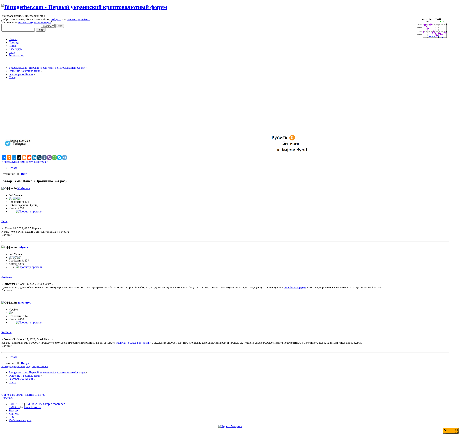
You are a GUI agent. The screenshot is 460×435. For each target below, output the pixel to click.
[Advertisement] (109, 107)
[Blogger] (24, 157)
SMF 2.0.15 (16, 404)
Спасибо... (7, 397)
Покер (4, 221)
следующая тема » (37, 161)
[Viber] (49, 157)
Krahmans (23, 188)
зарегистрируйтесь (78, 19)
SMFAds (14, 407)
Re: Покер (6, 277)
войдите (56, 19)
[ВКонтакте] (4, 157)
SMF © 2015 (34, 404)
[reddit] (29, 157)
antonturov (24, 302)
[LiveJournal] (39, 157)
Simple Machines (54, 404)
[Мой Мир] (14, 157)
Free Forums (32, 407)
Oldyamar (23, 247)
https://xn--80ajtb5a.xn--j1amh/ (133, 342)
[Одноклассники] (9, 157)
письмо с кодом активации (34, 22)
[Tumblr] (44, 157)
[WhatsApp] (54, 157)
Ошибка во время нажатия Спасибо (23, 394)
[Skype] (59, 157)
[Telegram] (64, 157)
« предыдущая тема (13, 161)
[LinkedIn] (34, 157)
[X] (19, 157)
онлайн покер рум (295, 287)
